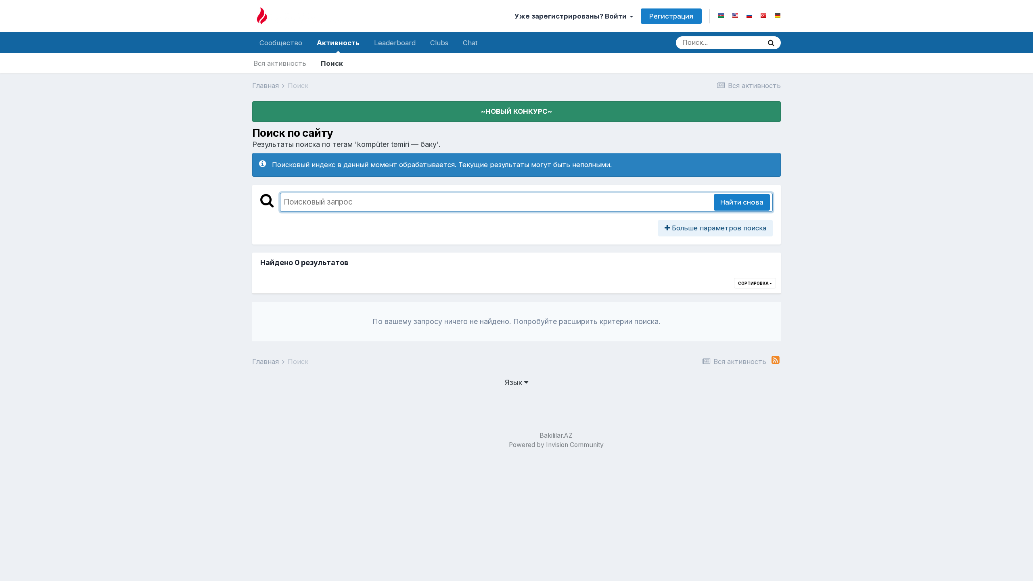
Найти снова (741, 202)
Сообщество (280, 43)
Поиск (332, 63)
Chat (470, 43)
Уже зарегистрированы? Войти (572, 16)
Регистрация (671, 16)
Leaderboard (395, 43)
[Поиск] (771, 42)
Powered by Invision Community (556, 445)
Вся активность (279, 63)
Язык (514, 382)
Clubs (439, 43)
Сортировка (754, 283)
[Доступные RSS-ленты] (775, 360)
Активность (338, 43)
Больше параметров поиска (718, 228)
